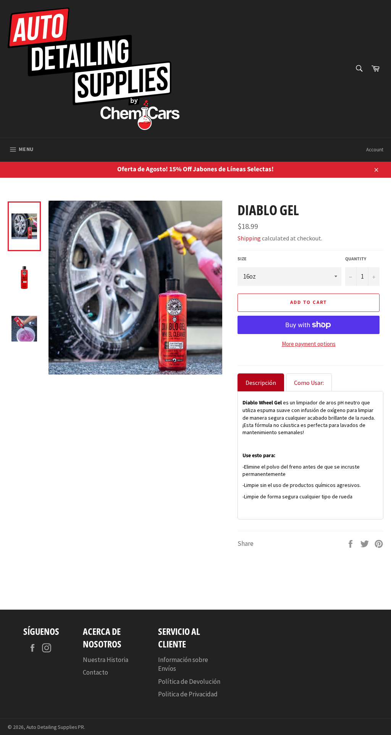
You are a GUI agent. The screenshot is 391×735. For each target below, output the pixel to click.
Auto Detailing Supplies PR (55, 727)
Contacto (95, 672)
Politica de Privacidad (188, 694)
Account (374, 149)
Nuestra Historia (105, 659)
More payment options (309, 343)
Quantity (355, 259)
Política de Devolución (189, 681)
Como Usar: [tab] (309, 382)
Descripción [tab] (261, 382)
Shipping (249, 238)
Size (242, 259)
